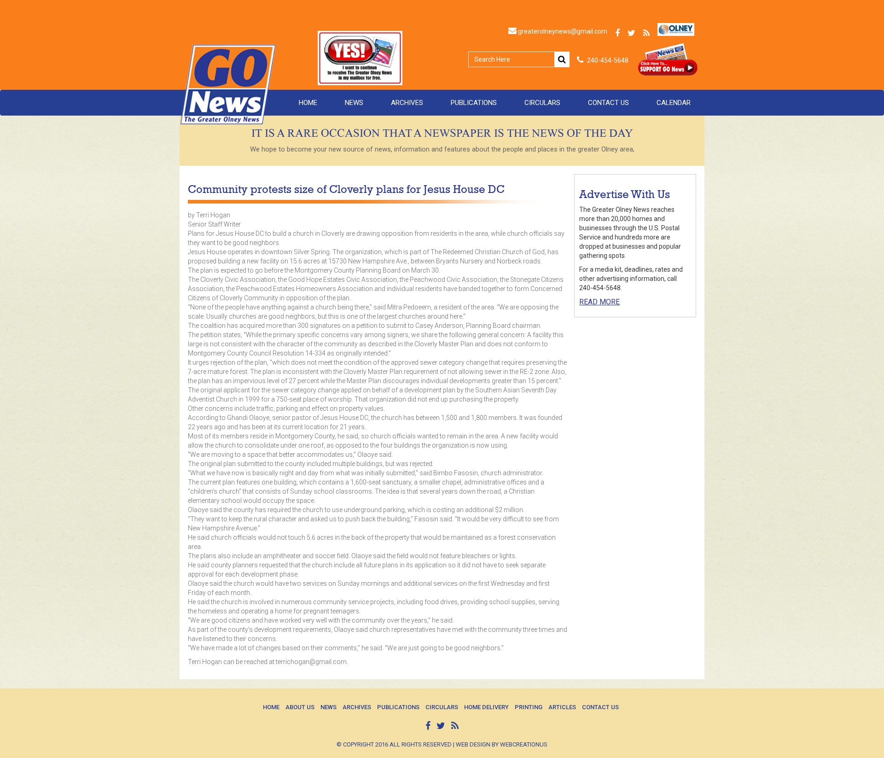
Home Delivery (486, 707)
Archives (407, 103)
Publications (474, 103)
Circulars (542, 103)
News (354, 103)
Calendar (674, 103)
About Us (299, 707)
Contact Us (608, 103)
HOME (308, 103)
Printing (528, 707)
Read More (599, 301)
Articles (562, 707)
